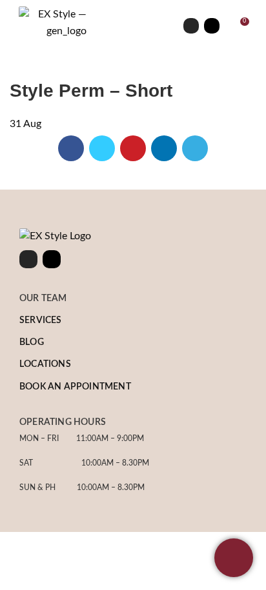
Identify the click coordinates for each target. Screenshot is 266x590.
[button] (133, 25)
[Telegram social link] (195, 148)
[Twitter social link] (102, 148)
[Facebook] (212, 26)
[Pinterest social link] (133, 148)
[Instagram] (191, 26)
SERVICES (40, 320)
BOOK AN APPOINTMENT (75, 386)
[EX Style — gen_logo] (53, 22)
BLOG (31, 342)
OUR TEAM (43, 298)
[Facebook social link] (71, 148)
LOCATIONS (45, 364)
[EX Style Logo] (55, 236)
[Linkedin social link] (164, 148)
